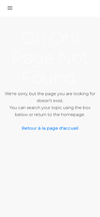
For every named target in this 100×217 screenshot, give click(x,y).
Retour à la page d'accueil (50, 128)
